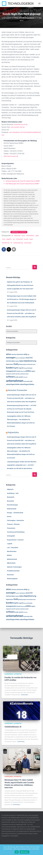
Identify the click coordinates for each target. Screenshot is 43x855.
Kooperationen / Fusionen (15, 540)
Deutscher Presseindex (17, 390)
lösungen (29, 368)
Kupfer (15, 368)
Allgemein (10, 489)
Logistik (9, 543)
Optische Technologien (14, 567)
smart (26, 374)
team (31, 239)
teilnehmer (5, 243)
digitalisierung (30, 361)
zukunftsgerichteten (27, 384)
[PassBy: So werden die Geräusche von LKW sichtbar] (21, 658)
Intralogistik (11, 536)
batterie (18, 358)
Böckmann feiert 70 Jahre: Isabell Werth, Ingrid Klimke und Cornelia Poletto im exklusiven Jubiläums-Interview (19, 784)
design (17, 361)
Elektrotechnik (11, 509)
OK (17, 852)
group (20, 364)
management (11, 371)
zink (31, 381)
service (18, 374)
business (22, 358)
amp (25, 354)
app (28, 354)
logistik (21, 368)
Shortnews (10, 574)
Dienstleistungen (12, 505)
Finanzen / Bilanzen (13, 524)
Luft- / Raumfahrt (12, 547)
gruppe (24, 364)
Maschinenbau (11, 551)
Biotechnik (10, 501)
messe (18, 371)
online (28, 371)
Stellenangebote (12, 578)
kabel (34, 364)
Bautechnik (10, 497)
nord (3, 239)
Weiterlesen (24, 852)
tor (11, 243)
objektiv (9, 239)
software (10, 376)
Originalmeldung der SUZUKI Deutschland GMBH (23, 181)
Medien (9, 555)
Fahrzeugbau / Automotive (19, 232)
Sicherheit (19, 239)
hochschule (29, 364)
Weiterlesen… (25, 694)
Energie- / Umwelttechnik (15, 512)
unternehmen (14, 381)
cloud (27, 358)
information (30, 235)
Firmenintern (11, 528)
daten (13, 361)
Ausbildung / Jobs (12, 493)
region (33, 371)
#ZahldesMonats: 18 (12, 726)
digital (21, 361)
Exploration (9, 364)
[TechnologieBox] (19, 3)
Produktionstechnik (13, 571)
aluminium (20, 354)
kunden (9, 367)
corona (8, 361)
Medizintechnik (12, 559)
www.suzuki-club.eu (17, 127)
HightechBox (13, 432)
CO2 (31, 358)
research (8, 374)
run (14, 239)
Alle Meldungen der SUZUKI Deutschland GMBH (22, 184)
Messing (23, 371)
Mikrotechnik (11, 563)
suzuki (26, 239)
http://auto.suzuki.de (11, 156)
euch (23, 235)
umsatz (26, 377)
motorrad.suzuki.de (20, 124)
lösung (25, 368)
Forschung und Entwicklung (15, 532)
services (22, 374)
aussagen (10, 357)
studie (16, 377)
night (37, 235)
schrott (13, 374)
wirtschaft (27, 381)
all (12, 235)
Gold (16, 364)
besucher (17, 235)
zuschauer (27, 243)
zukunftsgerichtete (13, 384)
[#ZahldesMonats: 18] (21, 710)
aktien (8, 354)
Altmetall (14, 354)
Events (9, 516)
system (21, 377)
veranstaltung (18, 243)
